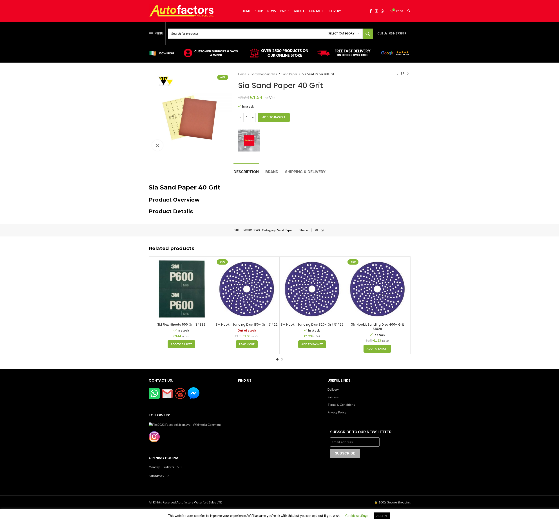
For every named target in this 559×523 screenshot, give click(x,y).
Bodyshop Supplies (264, 74)
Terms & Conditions (341, 404)
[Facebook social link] (370, 11)
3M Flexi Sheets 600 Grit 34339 (181, 324)
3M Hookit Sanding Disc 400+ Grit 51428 (377, 326)
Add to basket (273, 117)
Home (242, 74)
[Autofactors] (249, 140)
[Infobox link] (163, 54)
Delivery (333, 389)
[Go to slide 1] (277, 359)
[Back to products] (402, 74)
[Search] (409, 11)
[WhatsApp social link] (382, 11)
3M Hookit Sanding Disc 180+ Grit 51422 (247, 324)
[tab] (246, 169)
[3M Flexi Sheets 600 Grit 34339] (181, 289)
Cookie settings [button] (356, 516)
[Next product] (408, 74)
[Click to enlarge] (157, 145)
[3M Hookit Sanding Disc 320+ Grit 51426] (312, 289)
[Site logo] (182, 11)
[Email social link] (317, 230)
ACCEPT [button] (382, 516)
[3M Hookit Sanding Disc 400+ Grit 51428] (377, 289)
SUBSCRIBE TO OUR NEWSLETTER (361, 432)
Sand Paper (289, 74)
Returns (333, 397)
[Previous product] (397, 74)
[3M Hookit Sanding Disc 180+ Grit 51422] (246, 289)
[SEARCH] (368, 34)
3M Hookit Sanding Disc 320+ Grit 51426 (312, 324)
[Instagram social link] (376, 11)
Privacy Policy (336, 412)
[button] (181, 344)
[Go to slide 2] (282, 359)
